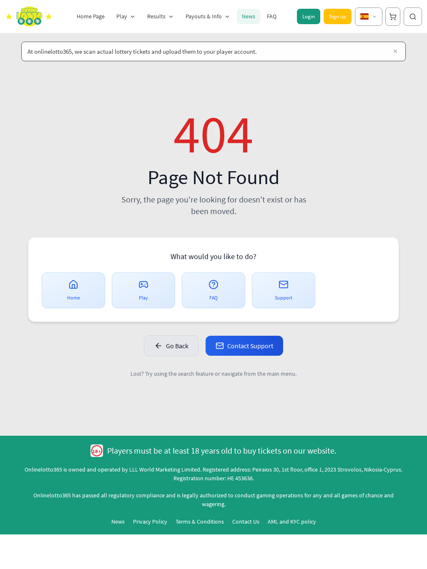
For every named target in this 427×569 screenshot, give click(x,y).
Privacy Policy (150, 521)
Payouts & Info (204, 16)
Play (121, 16)
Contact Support (250, 346)
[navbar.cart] (392, 16)
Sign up (337, 16)
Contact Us (245, 521)
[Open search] (413, 16)
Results (156, 16)
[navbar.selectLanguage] (368, 16)
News (248, 16)
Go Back (177, 346)
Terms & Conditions (200, 521)
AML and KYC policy (292, 521)
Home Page (91, 16)
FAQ (271, 16)
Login (308, 16)
